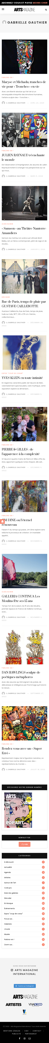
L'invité (7, 929)
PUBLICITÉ (16, 1034)
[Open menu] (3, 9)
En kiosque (8, 903)
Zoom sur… (8, 944)
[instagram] (24, 1038)
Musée (7, 934)
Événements (9, 908)
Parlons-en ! (7, 77)
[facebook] (19, 1038)
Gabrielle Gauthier (16, 103)
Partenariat (31, 1034)
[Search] (46, 9)
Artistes (7, 877)
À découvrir (7, 224)
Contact (37, 1031)
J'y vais (24, 844)
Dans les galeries (11, 893)
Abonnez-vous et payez (25, 2)
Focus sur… (8, 919)
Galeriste (8, 924)
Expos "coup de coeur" (12, 373)
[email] (29, 1038)
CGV (26, 1031)
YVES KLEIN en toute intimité (22, 378)
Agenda (7, 872)
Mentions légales (11, 1031)
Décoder (6, 297)
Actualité (8, 867)
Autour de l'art (10, 883)
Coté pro (8, 888)
